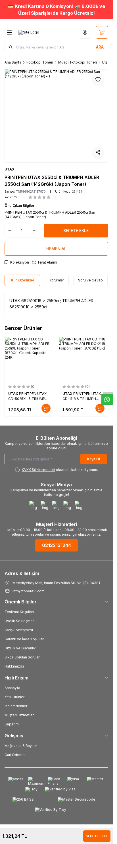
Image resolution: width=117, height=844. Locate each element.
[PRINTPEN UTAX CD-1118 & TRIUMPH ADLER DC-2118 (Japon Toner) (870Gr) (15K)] (83, 359)
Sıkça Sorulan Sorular (22, 657)
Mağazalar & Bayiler (21, 746)
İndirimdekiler (16, 706)
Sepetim (12, 724)
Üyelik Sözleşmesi (20, 621)
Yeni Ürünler (14, 697)
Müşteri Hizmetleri (20, 715)
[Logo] (28, 32)
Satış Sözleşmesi (19, 630)
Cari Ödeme (15, 755)
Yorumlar (56, 280)
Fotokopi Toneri (39, 62)
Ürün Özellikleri (22, 280)
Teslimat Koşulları (19, 612)
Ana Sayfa (13, 62)
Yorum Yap (12, 197)
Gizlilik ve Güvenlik (20, 648)
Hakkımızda (14, 666)
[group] (56, 116)
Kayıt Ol (93, 459)
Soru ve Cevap (90, 280)
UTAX (9, 169)
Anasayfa (12, 688)
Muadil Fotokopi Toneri (77, 62)
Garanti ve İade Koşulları (24, 639)
